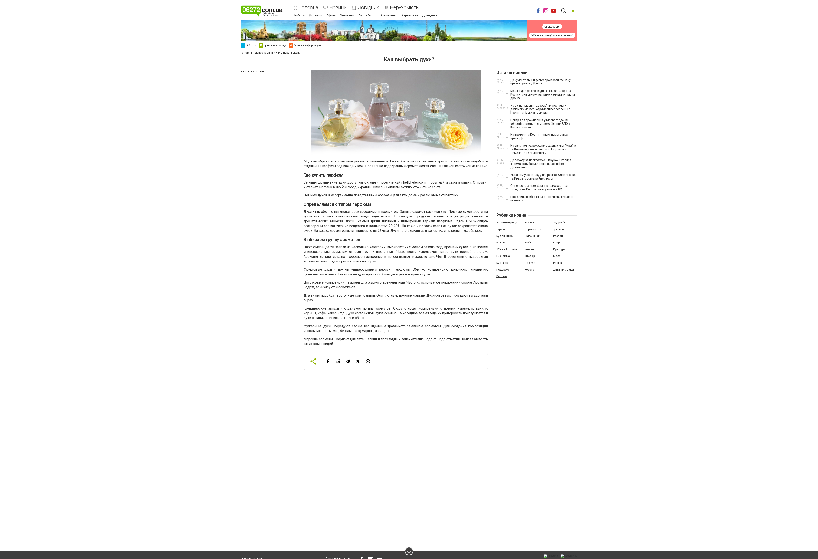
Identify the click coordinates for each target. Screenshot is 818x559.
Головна (308, 7)
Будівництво (504, 236)
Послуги (530, 262)
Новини (338, 7)
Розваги (558, 236)
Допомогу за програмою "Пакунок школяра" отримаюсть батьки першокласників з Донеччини (541, 163)
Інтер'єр (530, 256)
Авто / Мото (366, 15)
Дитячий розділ (563, 269)
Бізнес (500, 242)
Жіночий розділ (506, 249)
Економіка (503, 256)
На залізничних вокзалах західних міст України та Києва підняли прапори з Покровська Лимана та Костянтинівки (543, 149)
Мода (556, 256)
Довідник (368, 7)
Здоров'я (559, 222)
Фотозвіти (347, 15)
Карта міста (410, 15)
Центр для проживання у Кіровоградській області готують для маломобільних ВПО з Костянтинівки (540, 123)
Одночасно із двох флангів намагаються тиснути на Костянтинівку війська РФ (539, 187)
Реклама (501, 276)
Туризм (501, 229)
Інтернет (530, 249)
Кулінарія (502, 262)
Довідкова (429, 15)
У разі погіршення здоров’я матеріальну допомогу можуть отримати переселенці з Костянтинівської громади (540, 109)
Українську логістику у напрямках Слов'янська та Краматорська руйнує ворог (543, 176)
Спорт (557, 242)
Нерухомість (404, 7)
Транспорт (560, 229)
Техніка (529, 222)
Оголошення (388, 15)
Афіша (331, 15)
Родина (558, 262)
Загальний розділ (507, 222)
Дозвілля (315, 15)
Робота (299, 15)
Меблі (528, 242)
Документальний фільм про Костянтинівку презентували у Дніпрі (540, 81)
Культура (559, 249)
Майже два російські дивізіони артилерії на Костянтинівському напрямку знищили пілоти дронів (542, 94)
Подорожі (503, 269)
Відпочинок (532, 236)
